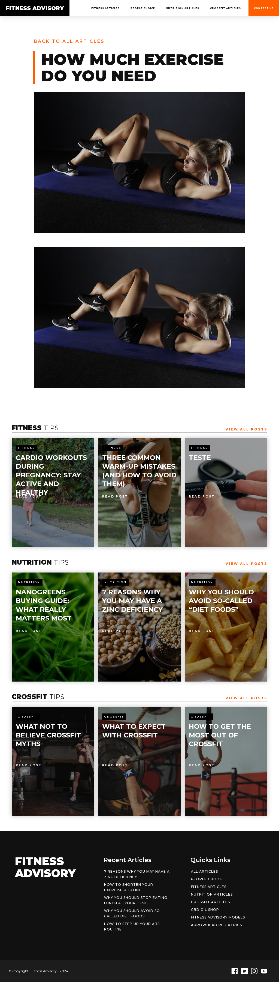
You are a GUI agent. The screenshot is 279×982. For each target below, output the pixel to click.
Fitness (26, 448)
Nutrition (29, 582)
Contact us (264, 8)
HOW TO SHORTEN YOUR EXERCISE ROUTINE (128, 887)
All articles (204, 871)
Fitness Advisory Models (218, 917)
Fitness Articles (105, 8)
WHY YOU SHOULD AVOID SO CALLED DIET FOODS (132, 913)
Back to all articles (69, 41)
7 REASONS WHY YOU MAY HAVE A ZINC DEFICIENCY (137, 874)
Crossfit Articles (225, 8)
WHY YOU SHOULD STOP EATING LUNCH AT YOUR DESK (135, 900)
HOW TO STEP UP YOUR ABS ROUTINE (132, 926)
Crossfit (28, 716)
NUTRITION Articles (182, 8)
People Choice (143, 8)
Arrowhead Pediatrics (216, 925)
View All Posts (246, 429)
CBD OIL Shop (205, 910)
